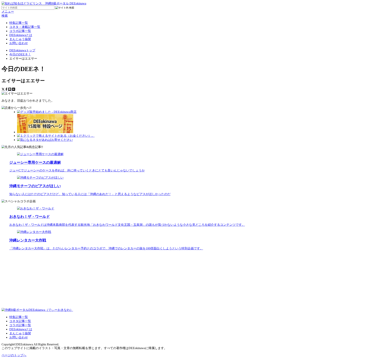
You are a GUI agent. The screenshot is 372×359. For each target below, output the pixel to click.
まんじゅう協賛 (20, 39)
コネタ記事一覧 (20, 321)
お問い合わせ (18, 43)
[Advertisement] (118, 281)
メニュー (8, 11)
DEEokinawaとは (20, 35)
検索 (5, 15)
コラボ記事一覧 (20, 31)
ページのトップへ (14, 355)
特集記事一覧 (18, 22)
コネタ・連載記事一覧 (24, 27)
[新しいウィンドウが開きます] (47, 111)
